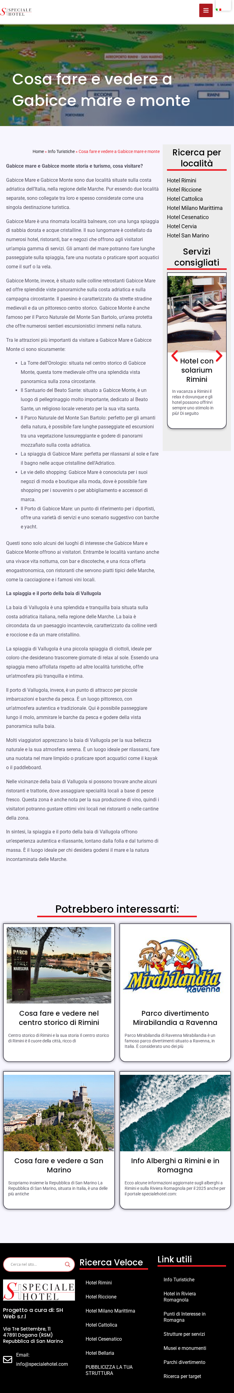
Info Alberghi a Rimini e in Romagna (175, 1165)
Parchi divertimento (184, 1362)
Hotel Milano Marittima (110, 1311)
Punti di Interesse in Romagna (185, 1317)
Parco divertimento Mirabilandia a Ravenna (175, 1017)
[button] (174, 356)
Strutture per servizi (184, 1334)
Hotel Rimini (99, 1283)
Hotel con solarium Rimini (197, 370)
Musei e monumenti (185, 1348)
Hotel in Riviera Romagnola (180, 1297)
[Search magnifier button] (67, 1264)
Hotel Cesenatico (104, 1339)
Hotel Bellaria (100, 1353)
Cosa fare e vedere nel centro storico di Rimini (59, 1017)
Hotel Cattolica (101, 1325)
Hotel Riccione (101, 1297)
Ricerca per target (182, 1376)
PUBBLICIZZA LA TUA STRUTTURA (109, 1370)
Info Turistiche (61, 151)
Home (38, 151)
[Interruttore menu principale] (206, 10)
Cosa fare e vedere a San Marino (58, 1165)
